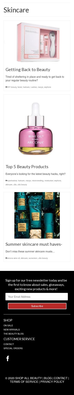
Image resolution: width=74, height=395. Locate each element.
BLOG (48, 378)
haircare (26, 87)
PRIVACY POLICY (52, 382)
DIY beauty (12, 87)
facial (20, 87)
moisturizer (49, 180)
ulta (15, 184)
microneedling (37, 180)
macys (40, 87)
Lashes (34, 87)
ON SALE (8, 325)
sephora (47, 87)
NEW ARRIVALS (12, 329)
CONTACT (9, 344)
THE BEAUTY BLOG (14, 333)
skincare (9, 184)
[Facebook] (7, 358)
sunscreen (33, 258)
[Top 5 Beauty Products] (37, 128)
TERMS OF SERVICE (24, 382)
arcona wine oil (13, 258)
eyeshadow (12, 180)
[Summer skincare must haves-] (37, 215)
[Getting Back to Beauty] (37, 42)
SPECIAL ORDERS (13, 348)
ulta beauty (22, 184)
